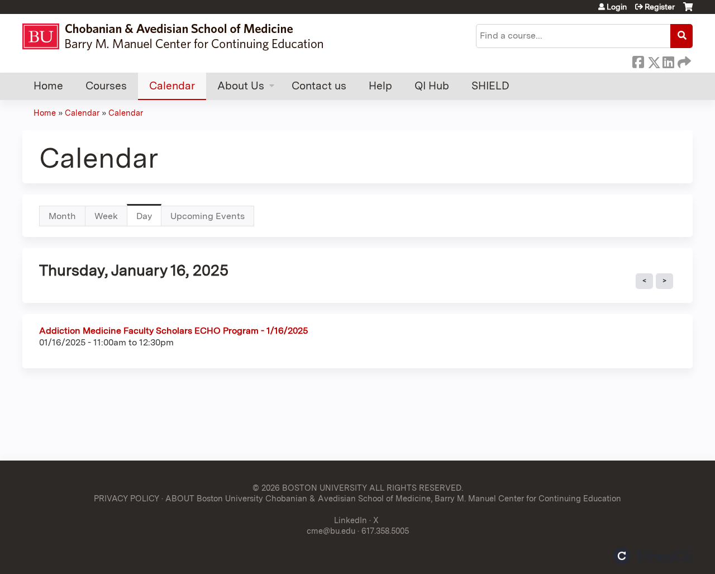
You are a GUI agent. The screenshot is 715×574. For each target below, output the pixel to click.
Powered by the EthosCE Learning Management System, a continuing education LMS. (653, 556)
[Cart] (688, 11)
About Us (240, 85)
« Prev (644, 281)
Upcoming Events (207, 216)
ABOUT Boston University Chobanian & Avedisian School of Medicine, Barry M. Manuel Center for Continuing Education (393, 498)
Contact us (319, 85)
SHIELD (490, 85)
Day (148, 219)
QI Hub (431, 85)
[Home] (177, 36)
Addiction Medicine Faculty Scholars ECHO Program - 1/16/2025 (173, 330)
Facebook (638, 60)
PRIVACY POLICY (126, 498)
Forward (683, 60)
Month (62, 216)
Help (380, 85)
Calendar (172, 85)
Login (617, 7)
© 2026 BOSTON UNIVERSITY (309, 487)
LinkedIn (668, 60)
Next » (664, 281)
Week (106, 216)
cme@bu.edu (331, 530)
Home (48, 85)
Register (660, 7)
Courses (106, 85)
